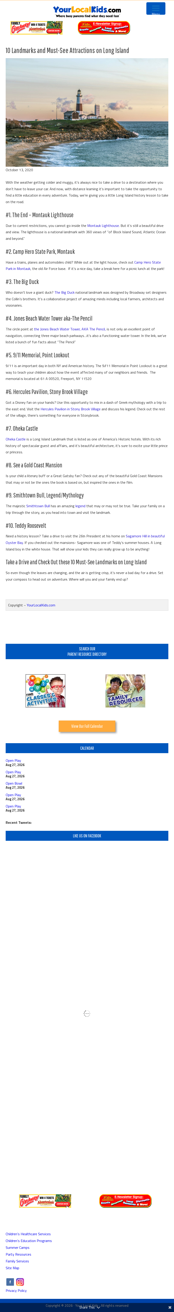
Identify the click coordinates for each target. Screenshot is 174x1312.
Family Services (17, 1261)
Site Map (12, 1268)
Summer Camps (17, 1247)
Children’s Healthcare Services (28, 1234)
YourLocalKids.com (41, 605)
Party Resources (18, 1254)
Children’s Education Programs (29, 1240)
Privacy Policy (16, 1290)
